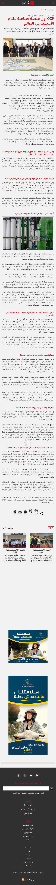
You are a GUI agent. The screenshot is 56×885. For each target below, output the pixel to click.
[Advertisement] (22, 442)
